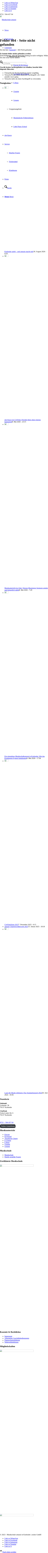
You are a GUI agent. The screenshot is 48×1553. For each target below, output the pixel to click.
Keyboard (7, 1137)
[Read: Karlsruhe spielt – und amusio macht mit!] (6, 88)
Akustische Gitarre (11, 1138)
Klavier (7, 1135)
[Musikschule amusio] (8, 20)
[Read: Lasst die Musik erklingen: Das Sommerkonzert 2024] (6, 929)
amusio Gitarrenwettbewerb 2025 (16, 927)
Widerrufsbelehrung (11, 1342)
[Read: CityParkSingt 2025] (6, 761)
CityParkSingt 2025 (11, 925)
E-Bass (6, 1142)
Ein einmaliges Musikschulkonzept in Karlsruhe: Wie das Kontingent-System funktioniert (24, 757)
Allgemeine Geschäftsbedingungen (16, 1338)
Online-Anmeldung (8, 1126)
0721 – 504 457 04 (6, 1122)
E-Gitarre (7, 1140)
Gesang (7, 1146)
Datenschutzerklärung (12, 1340)
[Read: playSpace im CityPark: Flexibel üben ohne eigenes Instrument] (6, 256)
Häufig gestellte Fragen (12, 1157)
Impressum (8, 1336)
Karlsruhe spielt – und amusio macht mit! (18, 251)
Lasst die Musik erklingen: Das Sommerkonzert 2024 (23, 1093)
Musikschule (8, 1155)
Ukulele (7, 1144)
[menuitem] (28, 118)
